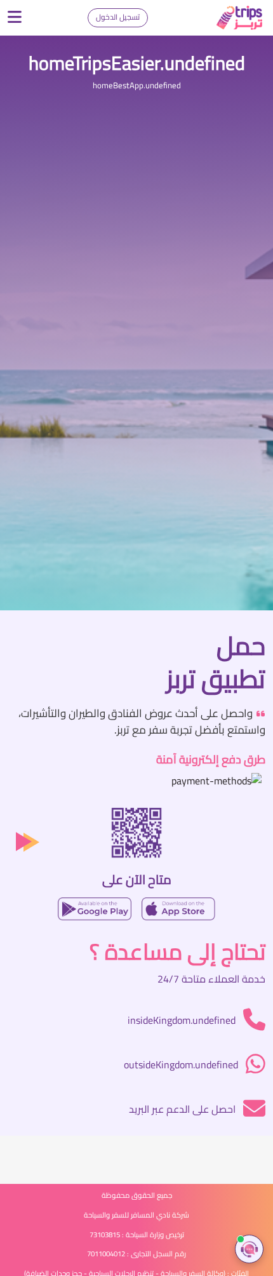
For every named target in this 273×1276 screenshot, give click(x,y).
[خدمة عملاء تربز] (249, 1249)
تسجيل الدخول (118, 17)
